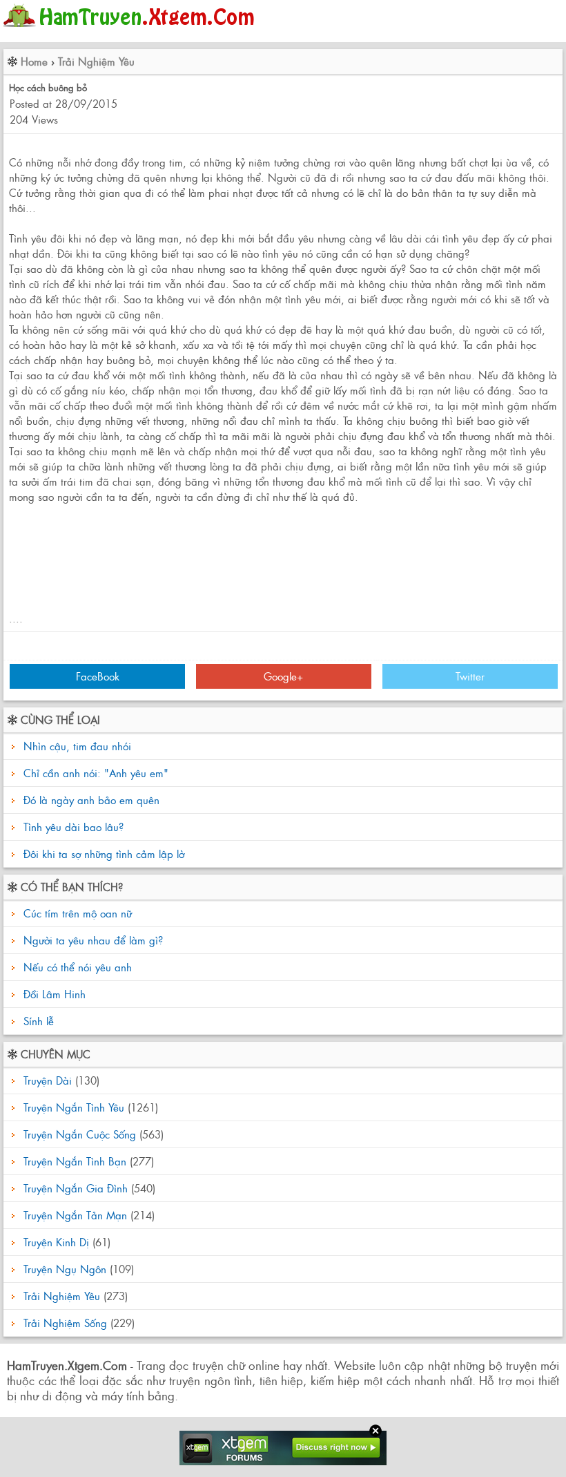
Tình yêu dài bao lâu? (73, 827)
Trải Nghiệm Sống (65, 1323)
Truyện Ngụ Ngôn (64, 1269)
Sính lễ (37, 1021)
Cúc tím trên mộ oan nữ (76, 913)
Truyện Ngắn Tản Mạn (75, 1215)
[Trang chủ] (132, 31)
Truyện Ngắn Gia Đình (75, 1188)
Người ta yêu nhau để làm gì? (91, 940)
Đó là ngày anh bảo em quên (91, 800)
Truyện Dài (47, 1080)
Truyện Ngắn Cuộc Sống (79, 1134)
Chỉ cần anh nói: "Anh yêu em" (95, 773)
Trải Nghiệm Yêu (96, 61)
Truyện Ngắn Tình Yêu (73, 1107)
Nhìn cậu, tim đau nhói (77, 746)
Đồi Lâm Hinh (53, 994)
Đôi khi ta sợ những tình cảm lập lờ (103, 853)
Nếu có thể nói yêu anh (76, 967)
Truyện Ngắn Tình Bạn (74, 1161)
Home (34, 61)
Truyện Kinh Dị (56, 1242)
